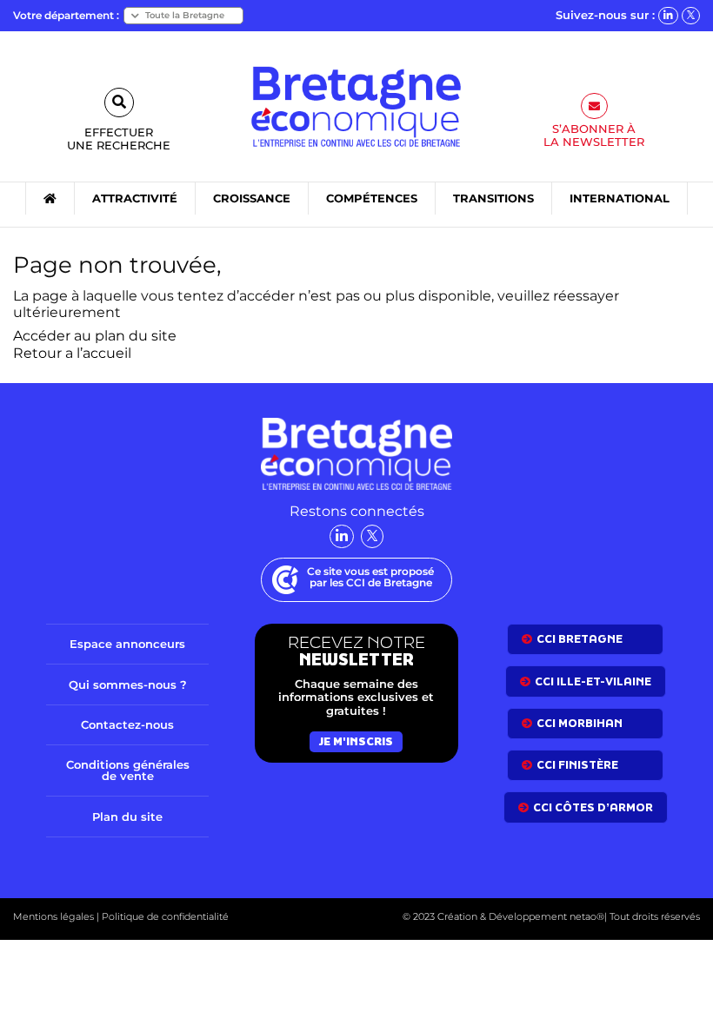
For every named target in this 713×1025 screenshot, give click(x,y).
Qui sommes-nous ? (128, 684)
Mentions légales (53, 916)
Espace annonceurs (127, 644)
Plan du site (127, 816)
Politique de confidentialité (164, 916)
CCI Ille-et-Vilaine (593, 681)
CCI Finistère (577, 764)
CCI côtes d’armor (593, 807)
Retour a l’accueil (72, 353)
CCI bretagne (579, 639)
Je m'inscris (356, 741)
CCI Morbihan (579, 723)
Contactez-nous (127, 724)
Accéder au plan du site (95, 335)
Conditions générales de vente (128, 770)
